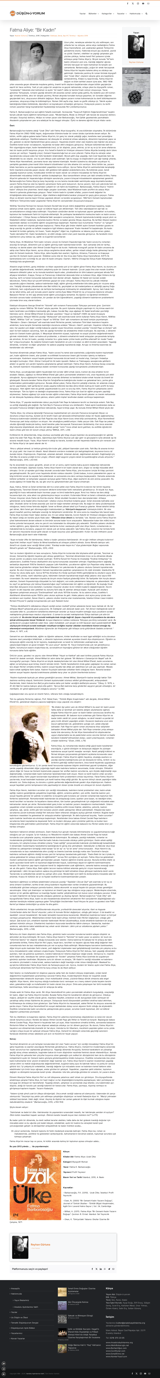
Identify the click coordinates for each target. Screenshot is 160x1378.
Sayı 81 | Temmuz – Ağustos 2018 (75, 36)
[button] (146, 13)
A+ (4, 1364)
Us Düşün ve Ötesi (19, 1317)
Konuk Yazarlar (18, 1338)
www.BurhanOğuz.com (116, 1348)
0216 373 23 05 (117, 1338)
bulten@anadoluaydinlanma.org (130, 1323)
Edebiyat (53, 36)
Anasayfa (15, 1288)
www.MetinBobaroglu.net (117, 1345)
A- (4, 1374)
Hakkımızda (16, 1294)
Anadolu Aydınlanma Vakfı (26, 1307)
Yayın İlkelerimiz (21, 1300)
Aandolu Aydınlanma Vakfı (35, 1373)
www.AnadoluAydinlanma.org (119, 1342)
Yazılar (14, 1312)
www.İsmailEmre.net (115, 1354)
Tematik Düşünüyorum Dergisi (24, 1323)
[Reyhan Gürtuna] (136, 36)
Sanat (60, 36)
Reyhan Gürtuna (21, 36)
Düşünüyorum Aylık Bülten (23, 1328)
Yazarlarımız (16, 1333)
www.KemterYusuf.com (116, 1356)
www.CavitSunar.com (115, 1351)
